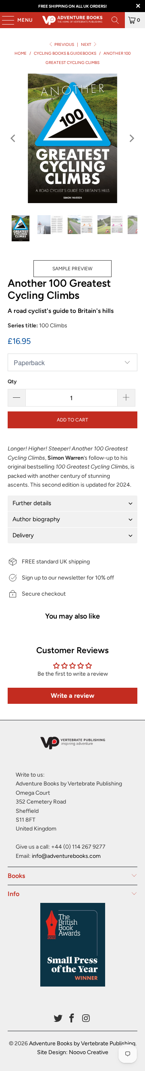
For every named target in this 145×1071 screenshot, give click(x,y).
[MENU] (4, 20)
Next (86, 44)
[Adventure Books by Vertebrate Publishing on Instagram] (86, 1018)
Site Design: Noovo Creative (72, 1052)
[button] (72, 503)
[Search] (115, 20)
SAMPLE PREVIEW (72, 268)
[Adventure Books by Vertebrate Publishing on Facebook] (72, 1018)
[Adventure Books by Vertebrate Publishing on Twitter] (58, 1018)
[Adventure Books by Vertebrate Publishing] (72, 20)
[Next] (131, 138)
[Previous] (13, 138)
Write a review (72, 695)
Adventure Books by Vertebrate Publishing (82, 1043)
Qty (12, 381)
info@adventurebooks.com (66, 856)
